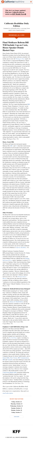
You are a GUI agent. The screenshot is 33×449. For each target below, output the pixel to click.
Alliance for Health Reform (16, 302)
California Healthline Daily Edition (16, 24)
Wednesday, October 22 (16, 406)
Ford (11, 358)
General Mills (6, 358)
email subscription (8, 393)
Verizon (15, 358)
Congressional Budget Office (10, 372)
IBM (4, 359)
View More (16, 416)
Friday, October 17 (17, 412)
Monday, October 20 (16, 410)
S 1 (16, 146)
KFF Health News (18, 14)
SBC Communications (23, 358)
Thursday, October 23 (16, 404)
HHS (28, 104)
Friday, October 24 (17, 402)
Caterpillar (10, 359)
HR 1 (11, 146)
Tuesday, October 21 (16, 408)
